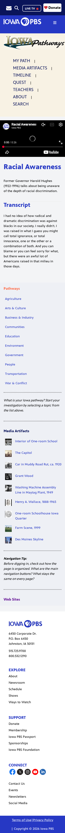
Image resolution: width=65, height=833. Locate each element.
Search (21, 104)
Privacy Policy (43, 820)
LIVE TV (30, 8)
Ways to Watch (20, 702)
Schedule (15, 689)
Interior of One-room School (36, 441)
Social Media (18, 803)
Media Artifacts (30, 67)
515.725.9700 (17, 651)
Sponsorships (18, 743)
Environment (14, 346)
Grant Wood (24, 476)
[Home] (22, 21)
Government (14, 355)
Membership (18, 730)
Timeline (22, 75)
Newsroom (17, 683)
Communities (15, 327)
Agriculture (13, 299)
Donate (54, 8)
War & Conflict (16, 383)
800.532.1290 (18, 656)
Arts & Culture (15, 308)
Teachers (23, 89)
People (10, 364)
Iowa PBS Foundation (24, 750)
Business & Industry (19, 317)
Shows (13, 696)
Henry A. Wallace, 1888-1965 (35, 502)
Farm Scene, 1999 (27, 528)
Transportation (16, 374)
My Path (21, 60)
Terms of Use (21, 820)
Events (13, 790)
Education (12, 336)
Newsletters (17, 797)
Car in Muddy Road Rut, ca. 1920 (38, 464)
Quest (19, 82)
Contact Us (17, 784)
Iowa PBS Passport (22, 737)
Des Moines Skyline (29, 539)
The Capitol (23, 453)
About (20, 96)
